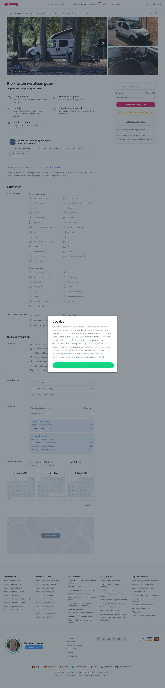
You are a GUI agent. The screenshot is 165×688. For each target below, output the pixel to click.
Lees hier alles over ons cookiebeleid (87, 357)
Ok (83, 365)
